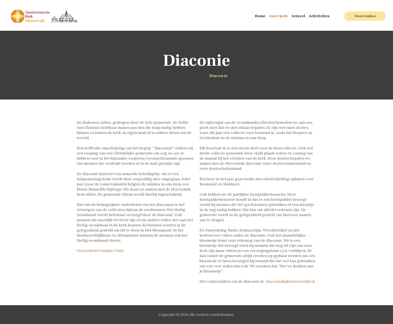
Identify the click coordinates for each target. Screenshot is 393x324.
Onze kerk (193, 76)
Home (172, 76)
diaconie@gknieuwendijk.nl (290, 281)
